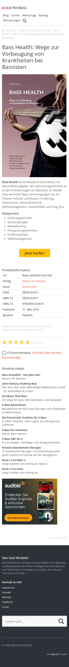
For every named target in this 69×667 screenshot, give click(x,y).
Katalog (43, 15)
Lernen (15, 15)
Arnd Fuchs (29, 286)
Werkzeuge (29, 15)
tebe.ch (54, 654)
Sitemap (6, 597)
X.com (5, 606)
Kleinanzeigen (11, 20)
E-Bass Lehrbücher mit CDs (39, 326)
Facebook (7, 602)
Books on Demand (34, 281)
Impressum (8, 587)
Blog (6, 15)
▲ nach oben (58, 537)
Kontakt (6, 592)
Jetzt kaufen (34, 253)
